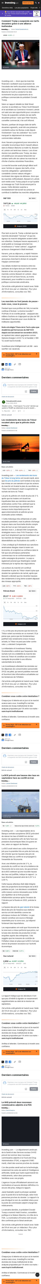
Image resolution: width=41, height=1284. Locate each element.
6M (15, 209)
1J (4, 209)
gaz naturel (24, 907)
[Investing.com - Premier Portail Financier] (11, 3)
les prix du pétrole (12, 481)
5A (21, 209)
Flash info (34, 8)
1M (11, 209)
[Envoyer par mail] (20, 364)
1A (18, 209)
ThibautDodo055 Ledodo (13, 401)
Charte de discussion (8, 396)
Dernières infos (7, 8)
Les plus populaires (22, 8)
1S (7, 209)
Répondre (7, 411)
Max (25, 209)
